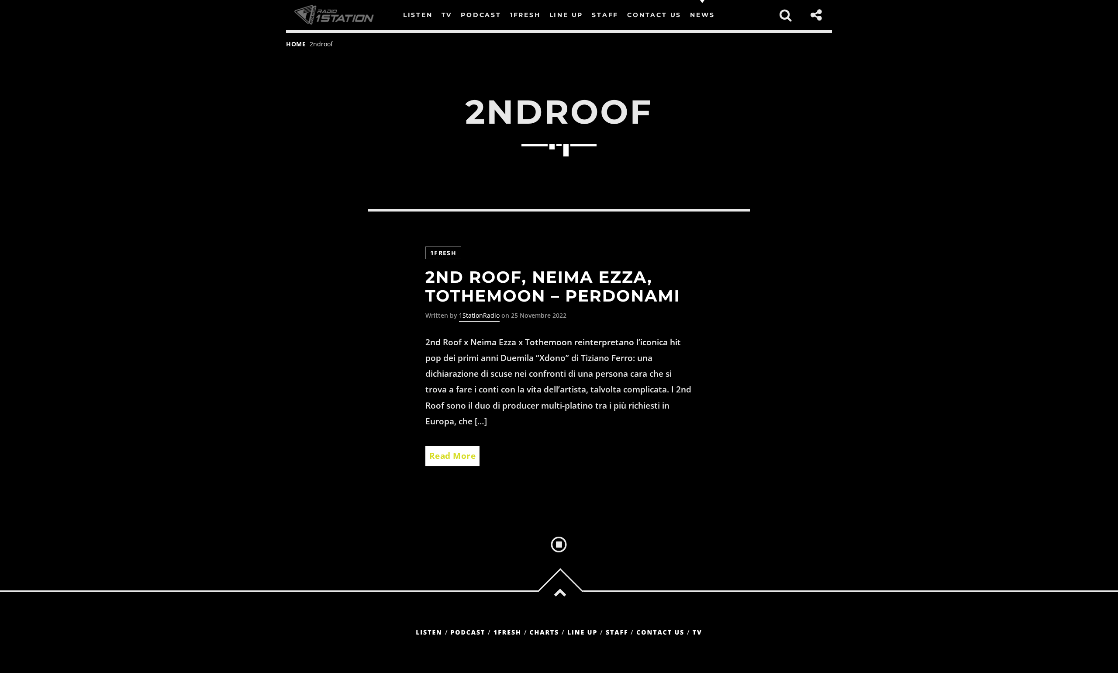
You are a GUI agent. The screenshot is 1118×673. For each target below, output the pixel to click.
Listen (429, 632)
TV (697, 632)
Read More (452, 455)
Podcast (468, 632)
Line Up (582, 632)
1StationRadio (479, 315)
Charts (544, 632)
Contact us (660, 632)
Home (296, 44)
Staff (617, 632)
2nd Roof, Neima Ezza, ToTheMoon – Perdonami (552, 286)
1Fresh (443, 253)
